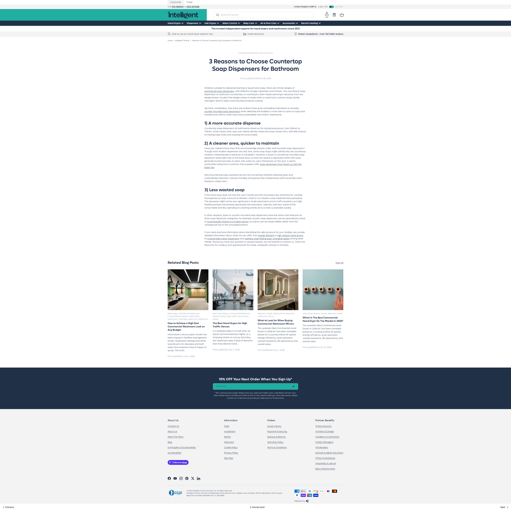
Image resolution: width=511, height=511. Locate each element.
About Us (172, 431)
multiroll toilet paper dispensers (223, 238)
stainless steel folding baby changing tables (267, 238)
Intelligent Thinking (182, 40)
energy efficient (266, 235)
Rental (227, 436)
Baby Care (248, 23)
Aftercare (229, 442)
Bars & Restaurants (325, 468)
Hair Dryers (210, 23)
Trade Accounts (323, 426)
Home (170, 40)
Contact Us (173, 426)
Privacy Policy (231, 452)
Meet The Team (176, 436)
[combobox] (263, 15)
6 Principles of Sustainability (182, 447)
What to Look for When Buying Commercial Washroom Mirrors (276, 322)
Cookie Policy (231, 447)
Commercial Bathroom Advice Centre (255, 53)
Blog (170, 442)
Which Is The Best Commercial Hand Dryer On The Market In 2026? (323, 319)
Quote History (274, 426)
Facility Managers (324, 442)
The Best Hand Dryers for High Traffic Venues (230, 325)
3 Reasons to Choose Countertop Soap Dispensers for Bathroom (217, 40)
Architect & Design (324, 431)
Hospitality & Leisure (325, 463)
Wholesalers (321, 447)
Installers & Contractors (327, 436)
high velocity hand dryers (290, 235)
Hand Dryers (174, 23)
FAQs (226, 426)
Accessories (289, 23)
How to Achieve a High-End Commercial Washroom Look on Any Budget (186, 326)
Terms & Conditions (277, 447)
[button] (342, 15)
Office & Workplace (325, 458)
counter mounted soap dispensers (222, 111)
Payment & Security (277, 431)
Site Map (228, 458)
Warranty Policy (275, 442)
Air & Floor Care (268, 23)
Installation (229, 431)
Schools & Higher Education (329, 452)
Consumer (175, 2)
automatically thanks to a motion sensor (227, 221)
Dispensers (192, 23)
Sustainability (174, 452)
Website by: (301, 501)
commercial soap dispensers (219, 91)
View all (339, 262)
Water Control (229, 23)
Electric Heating (309, 23)
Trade (189, 2)
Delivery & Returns (276, 436)
